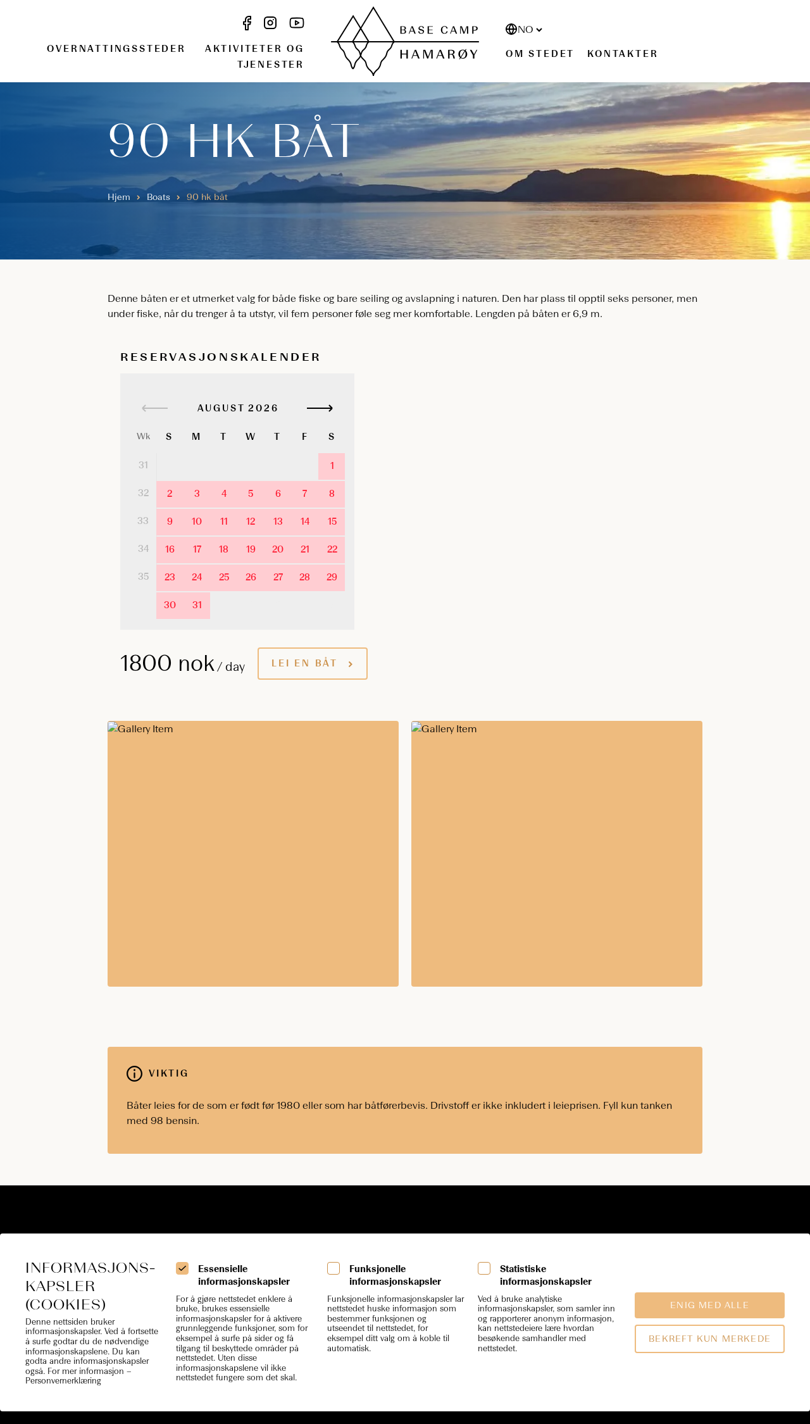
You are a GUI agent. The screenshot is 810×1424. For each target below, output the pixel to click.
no (525, 29)
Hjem (119, 197)
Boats (158, 197)
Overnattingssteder (116, 49)
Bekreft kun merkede (710, 1338)
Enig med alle (709, 1305)
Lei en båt (304, 663)
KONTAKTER (622, 54)
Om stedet (540, 54)
